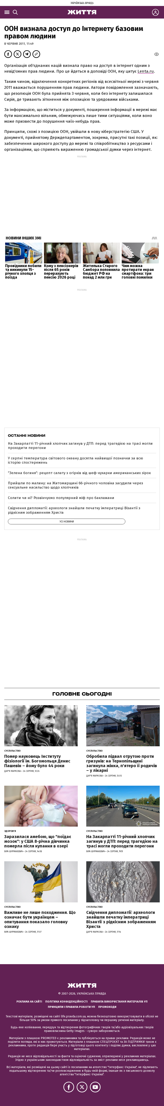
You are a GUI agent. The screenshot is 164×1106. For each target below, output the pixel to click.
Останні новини (26, 435)
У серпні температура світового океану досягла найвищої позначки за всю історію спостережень (75, 460)
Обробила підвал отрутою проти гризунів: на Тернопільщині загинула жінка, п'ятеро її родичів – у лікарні (121, 763)
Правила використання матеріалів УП (119, 1001)
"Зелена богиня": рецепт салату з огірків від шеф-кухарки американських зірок (79, 473)
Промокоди (107, 1006)
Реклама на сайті (29, 1001)
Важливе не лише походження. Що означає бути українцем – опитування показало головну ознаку (40, 919)
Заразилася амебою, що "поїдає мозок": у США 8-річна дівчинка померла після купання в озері (37, 841)
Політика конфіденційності (66, 1001)
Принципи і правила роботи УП (71, 1006)
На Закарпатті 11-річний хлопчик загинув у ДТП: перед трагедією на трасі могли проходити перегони (80, 445)
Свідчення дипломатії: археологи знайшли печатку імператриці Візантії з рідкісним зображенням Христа (74, 510)
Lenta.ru (146, 71)
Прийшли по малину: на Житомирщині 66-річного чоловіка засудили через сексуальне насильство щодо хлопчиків (75, 485)
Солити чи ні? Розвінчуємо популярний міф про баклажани (61, 498)
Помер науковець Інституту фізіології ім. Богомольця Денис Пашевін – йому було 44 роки (37, 761)
